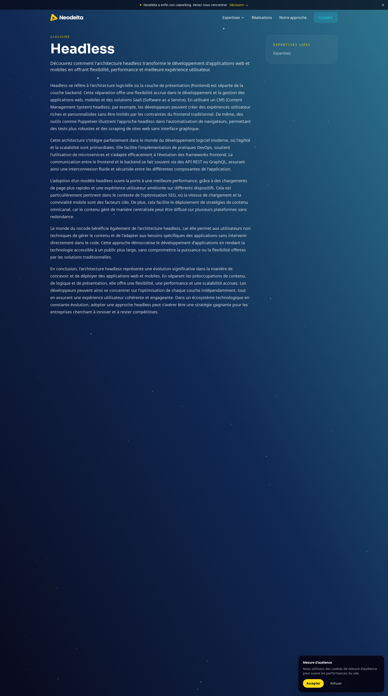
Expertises (231, 17)
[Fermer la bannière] (383, 5)
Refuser (336, 683)
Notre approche (292, 17)
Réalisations (262, 17)
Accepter (313, 683)
